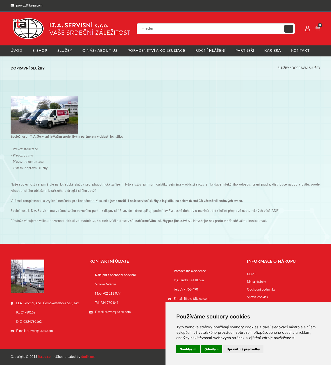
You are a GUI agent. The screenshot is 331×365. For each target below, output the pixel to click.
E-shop (39, 50)
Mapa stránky (256, 282)
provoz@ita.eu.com (40, 331)
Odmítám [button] (211, 349)
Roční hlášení (210, 50)
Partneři (245, 50)
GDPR (251, 274)
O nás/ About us (100, 50)
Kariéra (272, 50)
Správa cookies (257, 297)
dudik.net (88, 356)
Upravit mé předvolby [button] (243, 349)
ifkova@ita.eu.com (196, 298)
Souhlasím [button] (188, 349)
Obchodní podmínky (261, 289)
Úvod (16, 50)
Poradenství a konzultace (156, 50)
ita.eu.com (45, 356)
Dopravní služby (306, 68)
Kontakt (300, 50)
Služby (64, 50)
